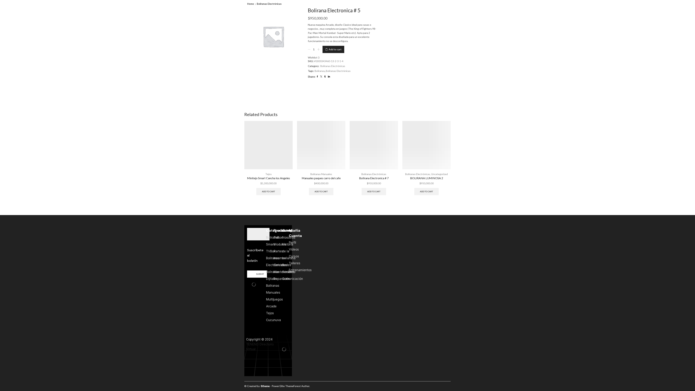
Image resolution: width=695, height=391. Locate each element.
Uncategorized (439, 174)
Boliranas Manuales (321, 174)
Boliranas (320, 70)
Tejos (268, 174)
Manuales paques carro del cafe (321, 178)
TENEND (252, 344)
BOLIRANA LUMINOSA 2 (426, 178)
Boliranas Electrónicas (269, 3)
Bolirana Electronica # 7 (374, 178)
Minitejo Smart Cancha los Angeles (268, 178)
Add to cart (335, 49)
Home (250, 3)
